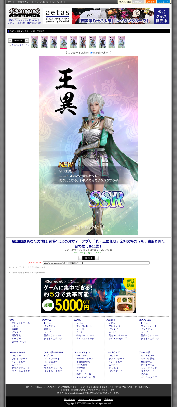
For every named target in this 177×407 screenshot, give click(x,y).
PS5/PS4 (110, 319)
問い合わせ (57, 2)
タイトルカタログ (53, 338)
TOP (12, 319)
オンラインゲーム (21, 323)
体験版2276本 (34, 23)
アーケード (144, 352)
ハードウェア (113, 352)
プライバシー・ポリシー (89, 399)
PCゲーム (47, 319)
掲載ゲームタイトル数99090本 (24, 20)
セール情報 (82, 365)
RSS (9, 2)
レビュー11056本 (16, 23)
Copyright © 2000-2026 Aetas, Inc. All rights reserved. (88, 403)
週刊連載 (16, 335)
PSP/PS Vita (145, 319)
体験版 (15, 329)
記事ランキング (19, 341)
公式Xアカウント (23, 2)
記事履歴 (151, 2)
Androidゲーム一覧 (85, 377)
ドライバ (113, 368)
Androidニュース (84, 358)
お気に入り (138, 2)
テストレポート (116, 358)
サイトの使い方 (41, 2)
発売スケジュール (53, 335)
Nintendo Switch (17, 352)
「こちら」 (105, 390)
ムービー (16, 338)
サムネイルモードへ (20, 45)
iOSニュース (82, 355)
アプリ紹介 (82, 368)
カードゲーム (148, 365)
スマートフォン (82, 352)
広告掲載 (108, 399)
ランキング (163, 2)
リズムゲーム (148, 371)
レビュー (16, 326)
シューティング (149, 368)
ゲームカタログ (149, 377)
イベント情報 (148, 358)
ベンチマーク (115, 371)
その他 (144, 374)
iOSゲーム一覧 (83, 374)
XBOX (77, 319)
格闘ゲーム (146, 361)
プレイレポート (84, 326)
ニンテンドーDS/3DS (52, 352)
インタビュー (18, 332)
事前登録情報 (83, 361)
